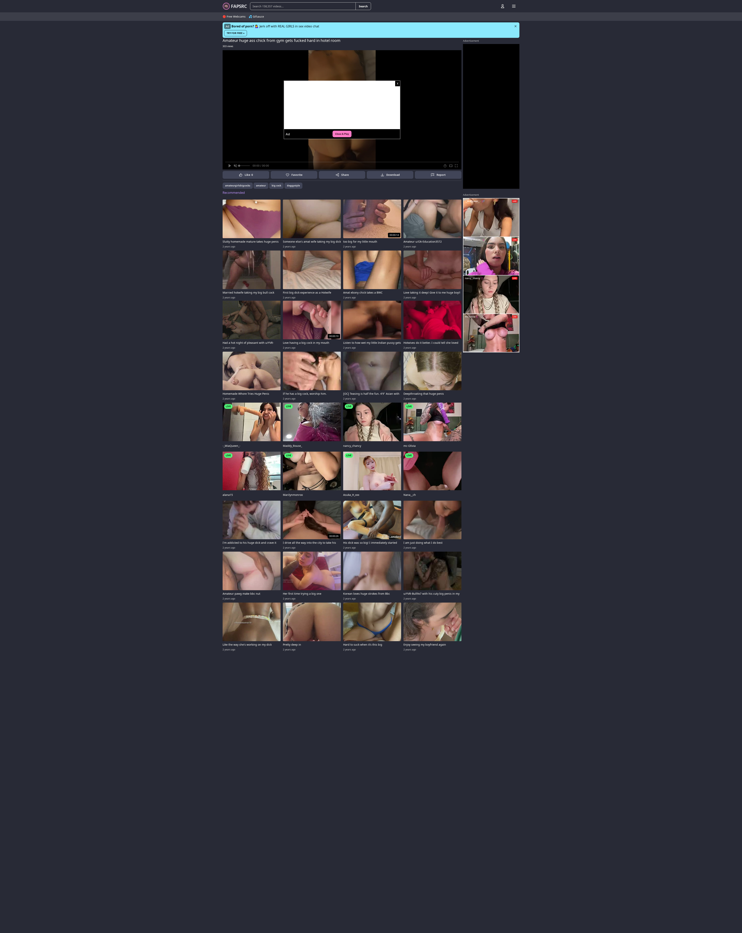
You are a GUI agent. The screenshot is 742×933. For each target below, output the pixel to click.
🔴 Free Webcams (234, 16)
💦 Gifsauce (256, 16)
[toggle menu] (493, 6)
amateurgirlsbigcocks (237, 185)
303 (228, 46)
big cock (276, 185)
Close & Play (342, 133)
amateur (261, 185)
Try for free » (235, 33)
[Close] (515, 26)
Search (363, 6)
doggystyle (293, 185)
